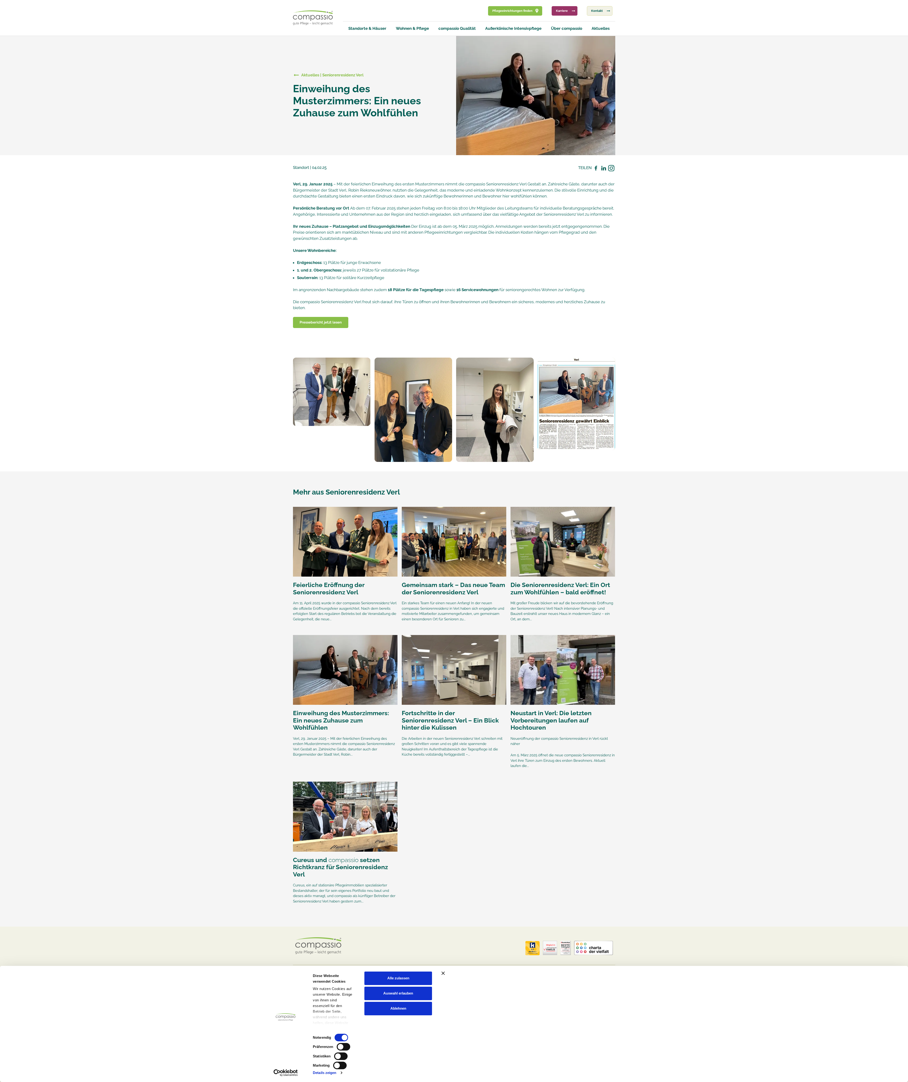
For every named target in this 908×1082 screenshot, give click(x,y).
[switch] (343, 1047)
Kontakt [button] (597, 11)
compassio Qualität (457, 28)
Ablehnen (398, 1008)
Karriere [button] (562, 11)
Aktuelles (601, 28)
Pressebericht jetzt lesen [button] (321, 322)
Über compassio (566, 28)
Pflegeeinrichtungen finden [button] (512, 11)
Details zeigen (324, 1073)
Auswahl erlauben (398, 993)
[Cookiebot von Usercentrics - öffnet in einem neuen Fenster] (285, 1072)
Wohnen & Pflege (412, 28)
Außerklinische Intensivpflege (513, 28)
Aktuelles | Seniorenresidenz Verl (332, 75)
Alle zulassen (398, 978)
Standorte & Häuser (367, 28)
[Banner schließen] (542, 973)
